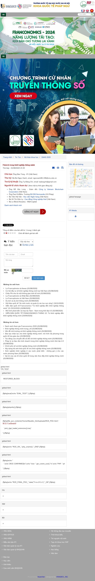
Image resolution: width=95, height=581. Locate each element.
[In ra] (58, 168)
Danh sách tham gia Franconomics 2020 (21, 326)
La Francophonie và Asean (16, 288)
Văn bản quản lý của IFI (12, 546)
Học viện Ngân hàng (31, 197)
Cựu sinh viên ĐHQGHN (12, 568)
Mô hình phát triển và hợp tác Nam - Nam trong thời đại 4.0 (29, 311)
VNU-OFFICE (8, 535)
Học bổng (54, 550)
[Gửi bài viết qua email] (53, 168)
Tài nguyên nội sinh (58, 538)
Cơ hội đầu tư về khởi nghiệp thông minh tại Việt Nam (27, 291)
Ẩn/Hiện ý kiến (28, 245)
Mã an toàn (6, 271)
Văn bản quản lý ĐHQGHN (13, 550)
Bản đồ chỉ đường (76, 164)
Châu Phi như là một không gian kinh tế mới (23, 293)
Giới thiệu (6, 564)
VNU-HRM (7, 538)
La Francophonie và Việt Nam (17, 298)
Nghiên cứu (55, 546)
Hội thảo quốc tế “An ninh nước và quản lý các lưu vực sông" (29, 303)
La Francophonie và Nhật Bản (17, 296)
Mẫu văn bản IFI (9, 542)
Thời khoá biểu (56, 535)
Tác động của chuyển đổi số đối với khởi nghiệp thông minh (28, 339)
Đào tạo (6, 557)
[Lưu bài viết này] (62, 168)
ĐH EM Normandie (37, 194)
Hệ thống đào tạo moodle (60, 531)
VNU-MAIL (7, 531)
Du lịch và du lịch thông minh (17, 301)
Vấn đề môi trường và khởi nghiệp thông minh (23, 331)
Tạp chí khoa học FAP (59, 542)
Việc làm (54, 553)
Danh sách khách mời (13, 205)
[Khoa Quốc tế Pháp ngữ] (16, 6)
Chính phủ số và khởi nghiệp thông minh (21, 346)
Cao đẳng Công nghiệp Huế (36, 199)
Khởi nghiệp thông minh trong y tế (18, 329)
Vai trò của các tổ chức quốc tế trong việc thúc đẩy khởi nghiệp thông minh (34, 356)
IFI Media (73, 210)
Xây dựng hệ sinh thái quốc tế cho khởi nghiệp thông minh (28, 348)
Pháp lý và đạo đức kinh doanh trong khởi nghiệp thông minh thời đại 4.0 (34, 341)
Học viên (6, 561)
